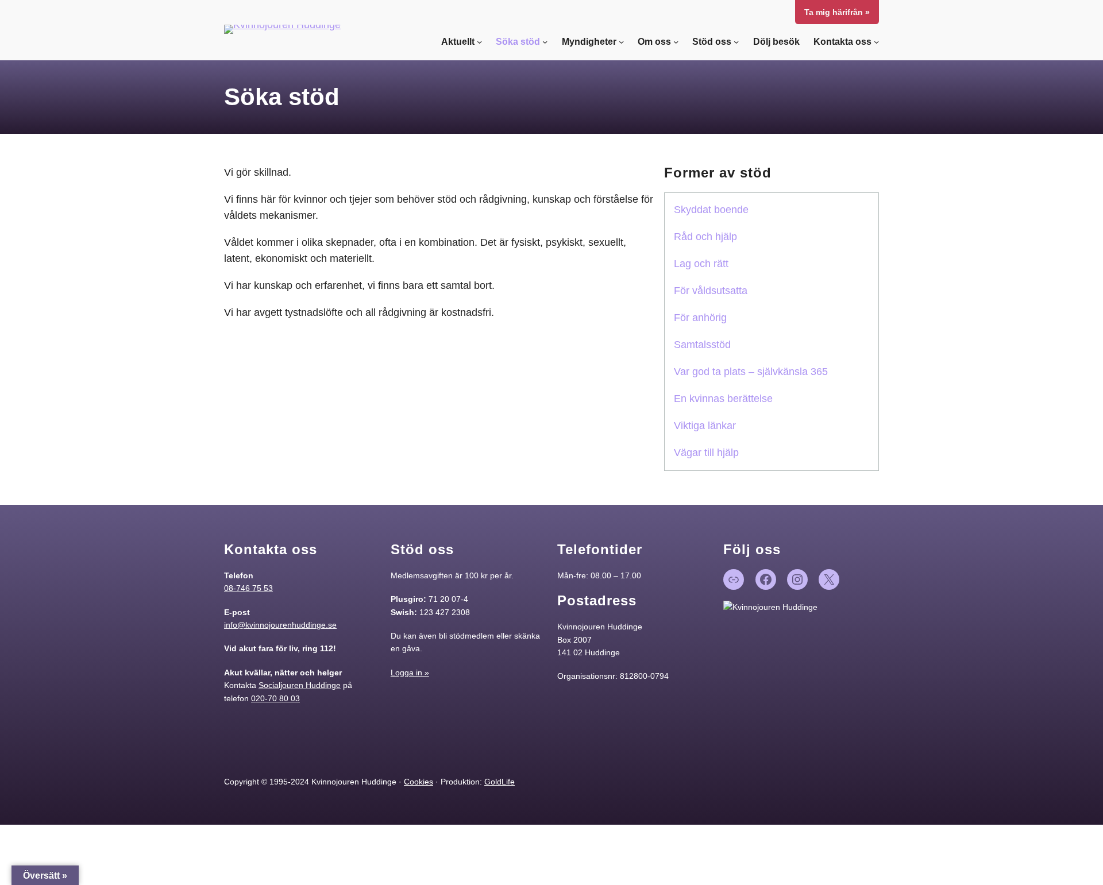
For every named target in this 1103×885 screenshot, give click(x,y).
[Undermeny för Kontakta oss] (876, 41)
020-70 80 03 (275, 698)
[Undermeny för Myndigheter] (621, 41)
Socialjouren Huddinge (300, 685)
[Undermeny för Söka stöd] (544, 41)
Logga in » (410, 672)
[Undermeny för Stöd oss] (736, 41)
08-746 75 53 (248, 588)
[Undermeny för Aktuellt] (479, 41)
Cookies (418, 781)
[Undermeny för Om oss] (675, 41)
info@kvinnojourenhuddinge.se (280, 624)
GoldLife (499, 781)
